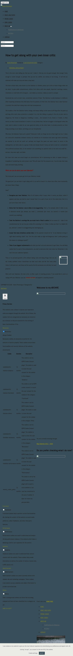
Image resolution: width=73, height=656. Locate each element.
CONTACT (7, 37)
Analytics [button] (5, 546)
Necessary (8, 332)
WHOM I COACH (9, 19)
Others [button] (5, 590)
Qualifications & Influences (16, 30)
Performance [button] (6, 528)
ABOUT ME (7, 26)
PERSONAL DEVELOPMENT (16, 68)
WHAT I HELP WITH (10, 15)
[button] (11, 26)
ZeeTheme (4, 288)
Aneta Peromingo (12, 63)
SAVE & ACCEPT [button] (7, 608)
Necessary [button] (6, 328)
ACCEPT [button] (42, 653)
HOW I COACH (8, 22)
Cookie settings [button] (33, 653)
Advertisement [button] (7, 568)
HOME (6, 11)
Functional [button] (6, 506)
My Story (10, 33)
